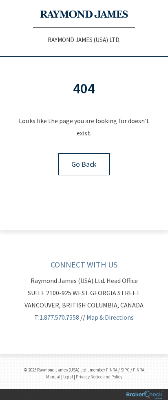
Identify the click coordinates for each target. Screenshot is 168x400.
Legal (68, 377)
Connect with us (84, 264)
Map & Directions (110, 317)
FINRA (111, 370)
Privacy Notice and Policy (99, 377)
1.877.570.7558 (59, 317)
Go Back (84, 164)
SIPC (125, 370)
